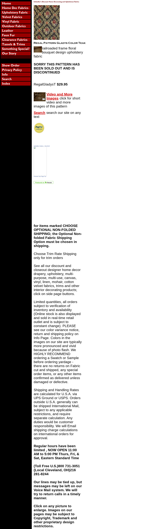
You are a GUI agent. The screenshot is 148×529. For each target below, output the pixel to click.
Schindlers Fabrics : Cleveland (42, 146)
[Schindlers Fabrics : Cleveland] (40, 175)
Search (39, 113)
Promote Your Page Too (40, 176)
